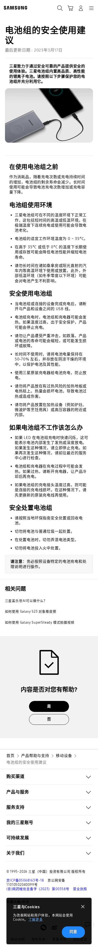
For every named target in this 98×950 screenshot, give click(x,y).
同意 (73, 931)
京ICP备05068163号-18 (25, 880)
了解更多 (36, 920)
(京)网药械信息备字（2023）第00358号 (37, 889)
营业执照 (80, 889)
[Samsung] (14, 8)
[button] (49, 776)
